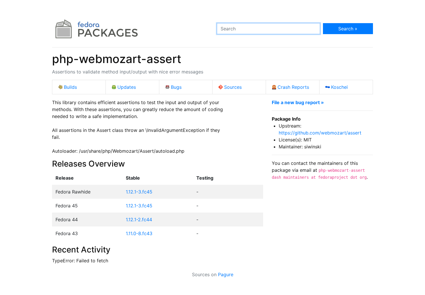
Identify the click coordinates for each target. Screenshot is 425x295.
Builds (70, 87)
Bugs (176, 87)
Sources (233, 87)
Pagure (225, 274)
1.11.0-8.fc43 (139, 233)
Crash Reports (293, 87)
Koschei (339, 87)
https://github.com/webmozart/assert (320, 133)
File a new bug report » (298, 102)
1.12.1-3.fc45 (139, 192)
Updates (126, 87)
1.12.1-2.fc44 (139, 219)
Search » (347, 29)
